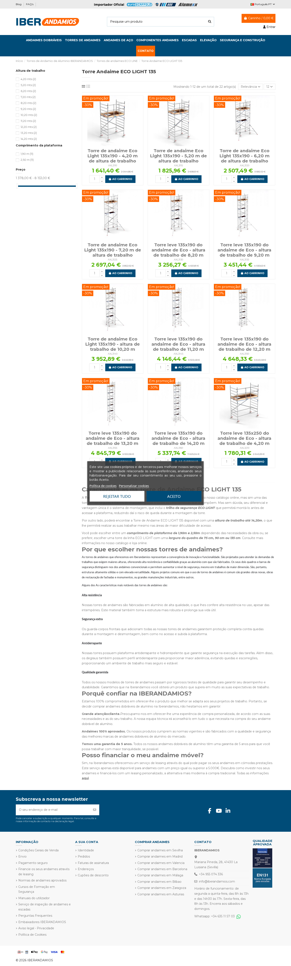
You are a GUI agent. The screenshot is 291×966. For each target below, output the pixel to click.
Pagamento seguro (33, 863)
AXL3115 (178, 165)
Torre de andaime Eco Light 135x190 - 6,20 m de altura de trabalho (244, 156)
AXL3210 (244, 447)
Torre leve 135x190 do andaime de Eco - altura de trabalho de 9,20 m (244, 250)
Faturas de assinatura (93, 863)
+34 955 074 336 (211, 874)
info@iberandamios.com (217, 881)
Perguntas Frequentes (35, 916)
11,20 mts (28, 121)
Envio (22, 856)
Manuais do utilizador (34, 898)
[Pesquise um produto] (209, 21)
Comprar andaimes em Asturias (160, 894)
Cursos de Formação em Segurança (36, 889)
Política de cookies (103, 485)
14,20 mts (29, 138)
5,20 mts (28, 85)
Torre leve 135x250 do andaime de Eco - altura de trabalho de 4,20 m (244, 438)
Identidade (86, 850)
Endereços (86, 869)
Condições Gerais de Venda (38, 850)
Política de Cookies (32, 935)
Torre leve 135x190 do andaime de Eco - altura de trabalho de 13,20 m (113, 438)
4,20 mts (28, 79)
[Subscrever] (94, 810)
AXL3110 (112, 165)
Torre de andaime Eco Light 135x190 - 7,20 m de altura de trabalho (112, 250)
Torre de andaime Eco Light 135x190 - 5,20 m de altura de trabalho (178, 156)
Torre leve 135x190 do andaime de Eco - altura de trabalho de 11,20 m (178, 344)
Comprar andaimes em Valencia (160, 863)
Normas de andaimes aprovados (42, 880)
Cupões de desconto (93, 875)
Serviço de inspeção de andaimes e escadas (44, 906)
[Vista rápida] (112, 145)
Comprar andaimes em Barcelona (162, 869)
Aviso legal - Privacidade (36, 928)
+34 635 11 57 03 (223, 916)
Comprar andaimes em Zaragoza (161, 888)
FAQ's (30, 4)
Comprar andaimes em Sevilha (160, 850)
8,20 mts (28, 103)
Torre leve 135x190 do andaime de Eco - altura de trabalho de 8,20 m (178, 250)
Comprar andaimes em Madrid (160, 856)
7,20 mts (28, 97)
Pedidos (84, 856)
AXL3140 (112, 353)
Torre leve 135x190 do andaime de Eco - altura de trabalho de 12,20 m (244, 344)
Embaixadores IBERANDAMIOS (42, 922)
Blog (19, 4)
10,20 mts (29, 115)
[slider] (17, 186)
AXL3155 (112, 447)
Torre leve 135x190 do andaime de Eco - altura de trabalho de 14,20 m (178, 438)
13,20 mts (29, 132)
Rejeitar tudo (117, 496)
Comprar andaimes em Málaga (160, 875)
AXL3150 (244, 353)
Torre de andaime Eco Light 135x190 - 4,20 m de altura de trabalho (112, 156)
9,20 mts (28, 109)
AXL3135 (244, 259)
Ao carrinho (122, 179)
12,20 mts (29, 127)
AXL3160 (178, 447)
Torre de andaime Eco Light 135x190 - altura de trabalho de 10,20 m (112, 344)
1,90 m (27, 153)
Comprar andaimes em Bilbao (159, 882)
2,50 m (27, 159)
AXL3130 (178, 259)
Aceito (174, 496)
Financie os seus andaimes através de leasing (43, 871)
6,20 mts (28, 91)
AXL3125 (112, 259)
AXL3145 (178, 353)
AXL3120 (244, 165)
